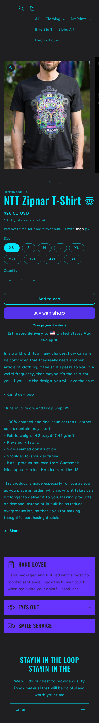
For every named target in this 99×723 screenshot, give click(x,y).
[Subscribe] (83, 709)
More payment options (49, 325)
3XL (32, 259)
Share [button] (15, 531)
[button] (6, 8)
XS (11, 248)
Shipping (9, 220)
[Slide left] (38, 182)
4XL (52, 259)
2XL (12, 259)
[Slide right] (60, 182)
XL (76, 248)
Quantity (11, 271)
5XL (72, 259)
